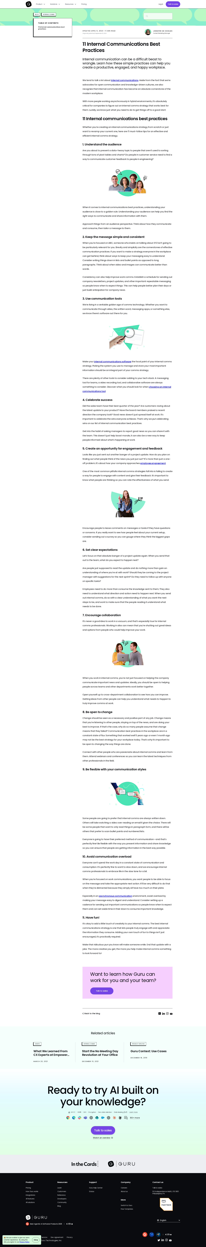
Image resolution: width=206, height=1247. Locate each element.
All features (30, 1198)
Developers (61, 1198)
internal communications (124, 80)
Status (91, 1191)
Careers (124, 1188)
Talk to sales (173, 4)
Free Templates (127, 1209)
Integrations (30, 1195)
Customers (61, 1191)
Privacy (70, 1237)
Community (62, 1202)
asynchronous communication (115, 895)
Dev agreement (57, 1237)
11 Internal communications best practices (51, 28)
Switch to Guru (126, 1205)
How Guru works (32, 1191)
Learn (59, 1188)
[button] (40, 4)
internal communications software (112, 361)
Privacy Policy (24, 1242)
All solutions (30, 1202)
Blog (59, 1206)
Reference (61, 1195)
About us (124, 1191)
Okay (36, 1240)
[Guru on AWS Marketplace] (166, 1204)
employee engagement (153, 463)
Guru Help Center (95, 1188)
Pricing (84, 4)
